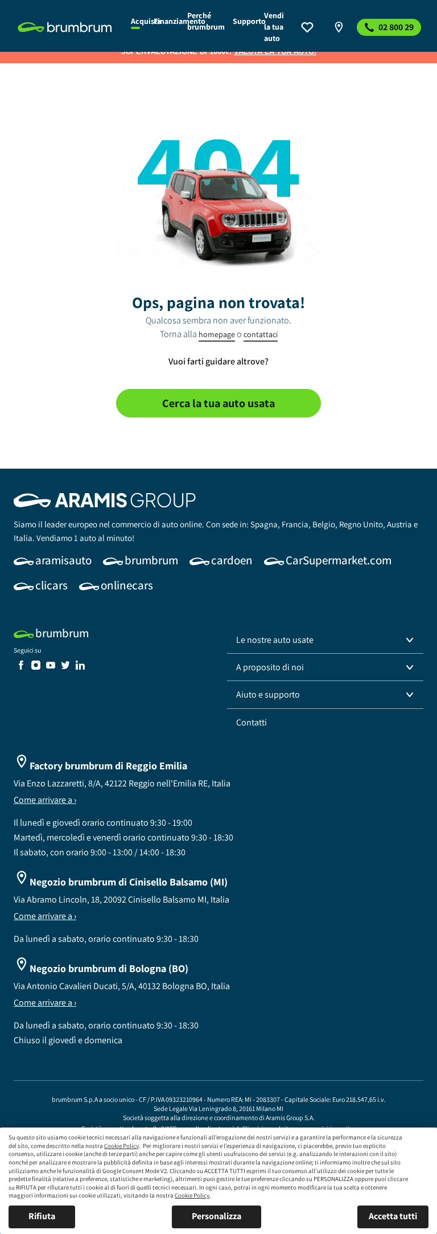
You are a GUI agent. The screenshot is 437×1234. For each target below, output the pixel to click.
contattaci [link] (261, 334)
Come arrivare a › (45, 800)
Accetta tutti (393, 1216)
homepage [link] (217, 334)
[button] (325, 640)
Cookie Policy (121, 1146)
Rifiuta (41, 1216)
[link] (68, 27)
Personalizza (216, 1216)
